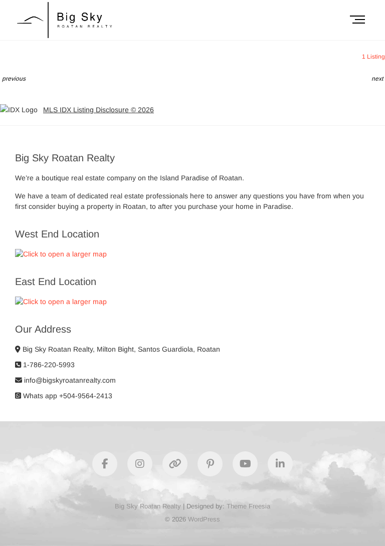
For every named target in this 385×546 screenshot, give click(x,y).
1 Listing (373, 56)
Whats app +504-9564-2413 (66, 396)
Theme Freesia (248, 506)
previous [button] (14, 78)
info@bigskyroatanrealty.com (69, 380)
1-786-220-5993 (48, 365)
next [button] (377, 78)
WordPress (204, 519)
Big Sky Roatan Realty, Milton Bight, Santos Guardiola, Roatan (120, 349)
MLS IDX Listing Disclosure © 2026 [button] (98, 110)
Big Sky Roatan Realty (148, 506)
